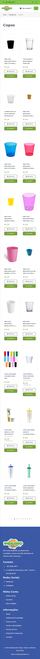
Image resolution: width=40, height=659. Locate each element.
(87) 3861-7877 (10, 2)
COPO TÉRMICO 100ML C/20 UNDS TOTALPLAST (28, 376)
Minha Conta (10, 596)
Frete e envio (11, 622)
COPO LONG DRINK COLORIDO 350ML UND (10, 376)
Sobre (8, 614)
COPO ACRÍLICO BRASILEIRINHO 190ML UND (28, 61)
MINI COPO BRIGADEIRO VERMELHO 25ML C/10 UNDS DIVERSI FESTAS (29, 168)
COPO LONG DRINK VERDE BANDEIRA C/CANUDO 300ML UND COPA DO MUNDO (29, 490)
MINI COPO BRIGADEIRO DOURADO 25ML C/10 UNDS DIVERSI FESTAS (29, 116)
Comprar (11, 76)
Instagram (9, 585)
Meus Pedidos (11, 603)
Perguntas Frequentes (14, 633)
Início (5, 15)
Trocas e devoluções (13, 625)
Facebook (9, 582)
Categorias (12, 15)
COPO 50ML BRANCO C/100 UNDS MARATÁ (9, 432)
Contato (9, 637)
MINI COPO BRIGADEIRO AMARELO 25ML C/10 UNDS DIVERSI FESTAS (10, 221)
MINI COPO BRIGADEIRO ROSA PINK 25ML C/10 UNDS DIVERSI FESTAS (28, 221)
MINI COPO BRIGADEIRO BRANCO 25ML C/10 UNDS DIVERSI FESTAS (10, 326)
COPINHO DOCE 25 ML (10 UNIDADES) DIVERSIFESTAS (10, 114)
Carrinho (9, 600)
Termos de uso (11, 629)
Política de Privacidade (14, 618)
